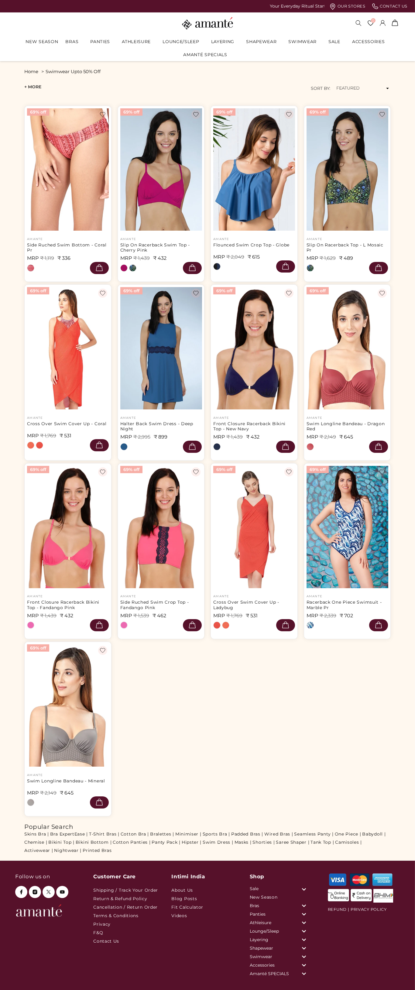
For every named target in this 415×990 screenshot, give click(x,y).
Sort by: (320, 88)
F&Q (98, 932)
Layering (223, 41)
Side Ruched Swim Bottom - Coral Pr (67, 247)
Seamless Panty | (313, 834)
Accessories (368, 41)
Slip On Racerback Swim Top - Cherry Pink (155, 247)
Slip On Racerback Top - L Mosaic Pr (345, 247)
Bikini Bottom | (94, 842)
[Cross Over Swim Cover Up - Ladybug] (39, 445)
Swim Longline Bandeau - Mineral (66, 781)
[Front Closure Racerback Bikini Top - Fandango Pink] (30, 625)
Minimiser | (188, 834)
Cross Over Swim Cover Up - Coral (66, 423)
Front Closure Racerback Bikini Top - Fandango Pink (63, 605)
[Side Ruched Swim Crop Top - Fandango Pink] (124, 625)
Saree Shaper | (292, 842)
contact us (393, 6)
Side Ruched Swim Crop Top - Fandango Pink (154, 605)
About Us (182, 890)
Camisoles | (348, 842)
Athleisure (136, 41)
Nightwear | (67, 850)
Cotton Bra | (135, 834)
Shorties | (263, 842)
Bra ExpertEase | (69, 834)
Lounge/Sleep (181, 41)
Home (31, 71)
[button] (74, 41)
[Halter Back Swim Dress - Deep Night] (124, 446)
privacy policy (369, 909)
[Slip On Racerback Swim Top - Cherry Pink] (124, 268)
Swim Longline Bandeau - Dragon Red (346, 426)
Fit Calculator (187, 907)
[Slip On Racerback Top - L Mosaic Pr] (132, 268)
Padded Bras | (247, 834)
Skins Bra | (36, 834)
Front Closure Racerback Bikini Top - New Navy (249, 426)
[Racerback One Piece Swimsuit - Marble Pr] (310, 625)
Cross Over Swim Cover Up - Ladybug (246, 605)
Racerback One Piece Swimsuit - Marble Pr (344, 605)
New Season (264, 897)
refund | (338, 909)
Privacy (102, 924)
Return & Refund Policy (120, 898)
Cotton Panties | (131, 842)
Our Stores (350, 6)
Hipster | (191, 842)
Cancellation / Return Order (125, 907)
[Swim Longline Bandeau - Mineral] (30, 802)
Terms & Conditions (116, 915)
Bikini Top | (61, 842)
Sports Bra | (216, 834)
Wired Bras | (278, 834)
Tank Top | (322, 842)
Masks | (243, 842)
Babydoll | (374, 834)
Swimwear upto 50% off (73, 71)
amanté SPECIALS (205, 54)
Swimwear (302, 41)
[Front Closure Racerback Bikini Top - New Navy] (217, 446)
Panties (100, 41)
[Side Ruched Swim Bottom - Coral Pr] (30, 268)
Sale (334, 41)
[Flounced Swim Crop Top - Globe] (217, 266)
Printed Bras (97, 850)
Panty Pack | (166, 842)
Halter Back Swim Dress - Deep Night (156, 426)
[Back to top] (400, 977)
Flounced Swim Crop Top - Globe (251, 245)
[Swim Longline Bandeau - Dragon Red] (310, 446)
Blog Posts (184, 898)
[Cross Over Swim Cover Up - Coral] (30, 445)
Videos (179, 915)
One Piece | (348, 834)
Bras (71, 41)
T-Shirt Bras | (104, 834)
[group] (207, 6)
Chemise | (35, 842)
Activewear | (38, 850)
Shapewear (261, 41)
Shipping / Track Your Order (125, 890)
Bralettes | (162, 834)
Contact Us (106, 941)
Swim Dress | (218, 842)
